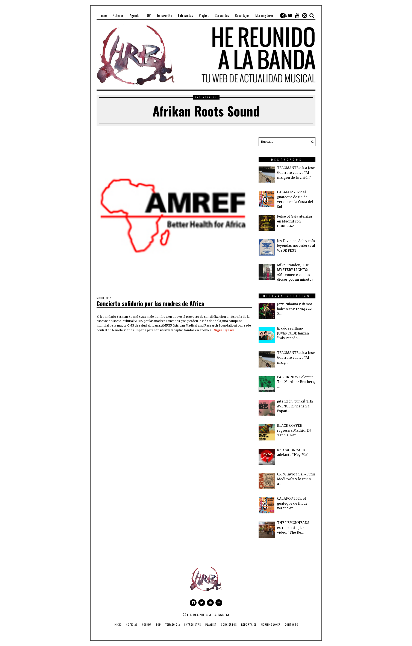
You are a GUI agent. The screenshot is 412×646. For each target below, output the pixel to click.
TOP (158, 624)
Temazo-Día (172, 624)
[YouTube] (297, 15)
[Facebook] (282, 15)
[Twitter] (290, 15)
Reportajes (249, 624)
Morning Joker (270, 624)
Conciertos (229, 624)
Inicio (118, 624)
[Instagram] (304, 15)
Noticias (132, 624)
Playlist (211, 624)
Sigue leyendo (224, 330)
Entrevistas (192, 624)
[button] (311, 141)
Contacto (291, 624)
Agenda (146, 624)
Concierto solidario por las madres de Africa (150, 303)
